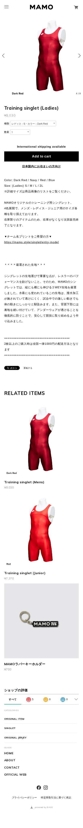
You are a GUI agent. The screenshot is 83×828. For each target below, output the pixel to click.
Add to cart (41, 156)
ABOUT (10, 760)
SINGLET (10, 728)
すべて (13, 699)
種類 (6, 123)
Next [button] (79, 56)
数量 (6, 132)
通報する (28, 368)
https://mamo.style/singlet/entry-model (31, 242)
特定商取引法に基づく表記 (56, 797)
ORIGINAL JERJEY (15, 737)
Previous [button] (4, 56)
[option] (41, 55)
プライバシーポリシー (24, 797)
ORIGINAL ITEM (14, 718)
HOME (8, 753)
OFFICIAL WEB (15, 774)
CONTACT (12, 767)
